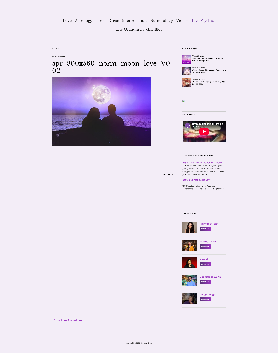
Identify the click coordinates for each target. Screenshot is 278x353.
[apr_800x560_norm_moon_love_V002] (101, 145)
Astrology (83, 20)
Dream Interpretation (127, 20)
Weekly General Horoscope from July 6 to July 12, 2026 (209, 71)
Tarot (100, 20)
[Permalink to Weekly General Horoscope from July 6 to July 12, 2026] (186, 71)
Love (67, 20)
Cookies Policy (75, 320)
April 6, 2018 (57, 56)
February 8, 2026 (198, 68)
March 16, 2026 (198, 56)
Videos (182, 20)
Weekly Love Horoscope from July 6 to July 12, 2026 (208, 83)
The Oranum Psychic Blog (139, 29)
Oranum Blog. (146, 343)
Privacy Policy (60, 320)
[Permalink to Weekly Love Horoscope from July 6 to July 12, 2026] (186, 82)
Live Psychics (203, 20)
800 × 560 (66, 56)
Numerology (161, 20)
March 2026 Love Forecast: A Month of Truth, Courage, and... (209, 59)
